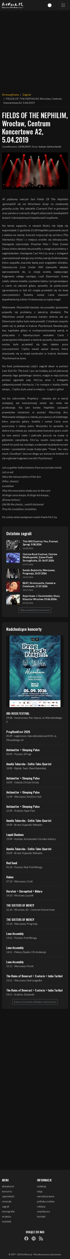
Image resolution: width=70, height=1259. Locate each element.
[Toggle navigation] (63, 5)
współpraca (43, 1211)
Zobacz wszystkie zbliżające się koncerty (35, 1001)
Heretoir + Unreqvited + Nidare (24, 891)
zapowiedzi (8, 1196)
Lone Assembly (15, 933)
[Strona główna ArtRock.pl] (12, 5)
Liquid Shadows (15, 834)
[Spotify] (34, 1238)
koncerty (7, 1191)
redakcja (41, 1186)
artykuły (6, 1216)
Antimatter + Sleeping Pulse (23, 750)
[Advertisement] (35, 49)
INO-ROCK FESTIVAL (18, 713)
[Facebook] (26, 1238)
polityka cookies (46, 1201)
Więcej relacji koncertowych (35, 610)
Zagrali (27, 94)
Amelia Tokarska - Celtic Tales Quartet (28, 764)
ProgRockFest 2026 (18, 731)
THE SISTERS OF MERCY (20, 905)
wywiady (6, 1221)
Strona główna (10, 94)
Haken (9, 877)
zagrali (5, 1206)
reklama (41, 1206)
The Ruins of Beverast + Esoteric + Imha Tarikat (34, 976)
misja (39, 1191)
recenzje (6, 1201)
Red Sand (11, 863)
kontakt (41, 1216)
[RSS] (41, 1238)
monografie (8, 1211)
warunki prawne (45, 1196)
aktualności (8, 1186)
